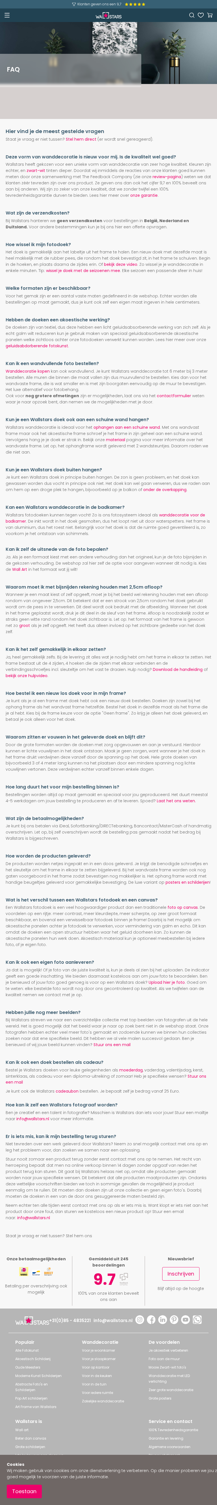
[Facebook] (151, 1322)
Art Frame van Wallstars (36, 1406)
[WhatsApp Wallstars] (197, 1322)
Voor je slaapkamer (99, 1358)
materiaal (115, 440)
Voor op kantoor (95, 1367)
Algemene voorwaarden (169, 1446)
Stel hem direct (81, 139)
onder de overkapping (164, 489)
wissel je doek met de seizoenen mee (83, 270)
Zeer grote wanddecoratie (171, 1389)
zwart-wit (36, 170)
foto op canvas (183, 907)
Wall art (22, 1429)
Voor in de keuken (97, 1375)
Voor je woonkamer (98, 1350)
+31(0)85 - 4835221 (70, 1320)
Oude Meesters (27, 1367)
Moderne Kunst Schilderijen (38, 1375)
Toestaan (24, 1491)
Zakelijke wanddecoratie (103, 1401)
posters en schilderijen (188, 882)
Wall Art (19, 569)
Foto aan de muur (164, 1358)
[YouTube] (185, 1322)
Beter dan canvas (30, 1438)
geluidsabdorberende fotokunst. (37, 346)
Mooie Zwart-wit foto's (167, 1367)
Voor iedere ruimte (97, 1392)
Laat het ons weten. (176, 801)
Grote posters (160, 1398)
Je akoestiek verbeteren (168, 1350)
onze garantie (144, 195)
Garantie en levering (166, 1438)
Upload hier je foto (167, 982)
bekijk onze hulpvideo (26, 676)
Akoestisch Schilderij (33, 1358)
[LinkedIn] (162, 1322)
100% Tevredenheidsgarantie (173, 1429)
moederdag (131, 1070)
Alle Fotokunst (27, 1350)
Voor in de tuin (94, 1384)
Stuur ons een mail (112, 1044)
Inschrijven (181, 1273)
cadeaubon (67, 1091)
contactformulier (174, 396)
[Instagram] (139, 1322)
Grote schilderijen (30, 1446)
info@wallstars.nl (32, 1119)
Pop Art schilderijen (31, 1398)
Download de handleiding (178, 669)
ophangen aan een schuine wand (127, 427)
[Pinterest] (174, 1322)
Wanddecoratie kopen (28, 371)
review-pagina (167, 177)
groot (24, 625)
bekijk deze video (120, 264)
